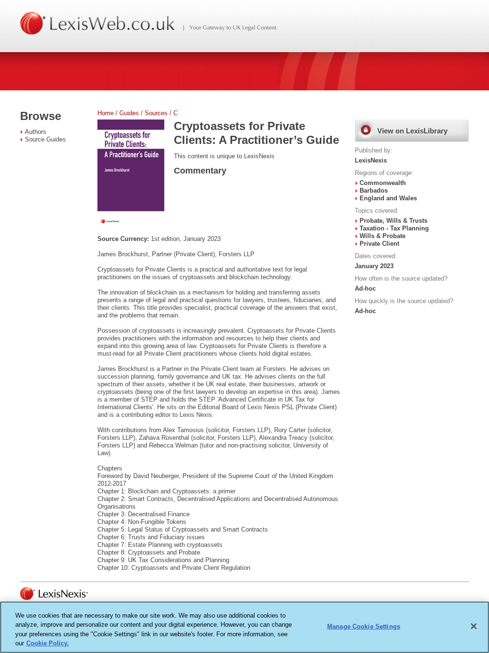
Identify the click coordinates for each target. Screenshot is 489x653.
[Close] (473, 626)
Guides (129, 113)
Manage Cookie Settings (363, 626)
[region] (244, 627)
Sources (156, 113)
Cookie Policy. (47, 643)
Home (105, 113)
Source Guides (45, 139)
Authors (35, 131)
